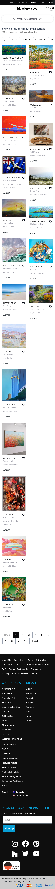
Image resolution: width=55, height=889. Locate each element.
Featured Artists (9, 762)
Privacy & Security (22, 881)
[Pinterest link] (38, 847)
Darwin (29, 716)
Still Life (5, 734)
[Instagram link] (16, 847)
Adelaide (30, 698)
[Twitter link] (27, 857)
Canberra (30, 707)
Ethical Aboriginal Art (12, 776)
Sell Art (5, 785)
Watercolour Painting (12, 738)
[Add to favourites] (23, 58)
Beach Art (6, 702)
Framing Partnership (18, 669)
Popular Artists (9, 767)
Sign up (9, 828)
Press (22, 660)
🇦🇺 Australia (18, 792)
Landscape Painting (11, 707)
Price (13, 39)
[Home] (27, 8)
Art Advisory (42, 660)
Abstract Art (7, 693)
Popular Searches (20, 673)
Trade (30, 660)
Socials (34, 673)
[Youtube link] (38, 857)
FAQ (4, 669)
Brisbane (30, 702)
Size (25, 39)
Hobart (29, 720)
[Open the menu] (3, 9)
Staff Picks (6, 749)
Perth (28, 711)
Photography (8, 725)
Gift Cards (20, 664)
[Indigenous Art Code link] (27, 865)
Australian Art (8, 698)
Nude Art (6, 711)
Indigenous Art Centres (12, 781)
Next (35, 640)
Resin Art (6, 729)
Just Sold (6, 753)
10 (25, 640)
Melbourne (31, 693)
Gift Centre (7, 664)
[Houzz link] (16, 857)
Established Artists (10, 758)
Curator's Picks (9, 744)
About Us (6, 660)
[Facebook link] (27, 847)
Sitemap (5, 673)
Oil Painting (7, 716)
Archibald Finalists (10, 772)
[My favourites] (47, 8)
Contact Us (36, 669)
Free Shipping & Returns (38, 664)
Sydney (29, 688)
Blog (15, 660)
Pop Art (5, 720)
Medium (38, 39)
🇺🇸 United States (20, 795)
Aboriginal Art (8, 688)
